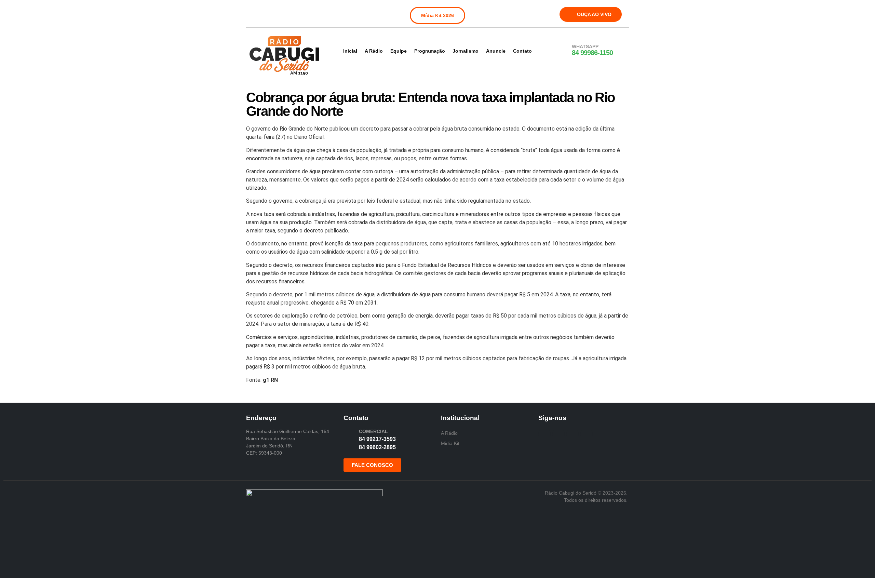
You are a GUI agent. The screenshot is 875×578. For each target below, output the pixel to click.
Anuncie (496, 51)
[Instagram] (270, 13)
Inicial (350, 51)
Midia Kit (450, 443)
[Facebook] (256, 13)
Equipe (398, 51)
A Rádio (374, 51)
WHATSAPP (585, 46)
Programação (429, 51)
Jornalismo (466, 51)
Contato (522, 51)
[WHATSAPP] (563, 50)
